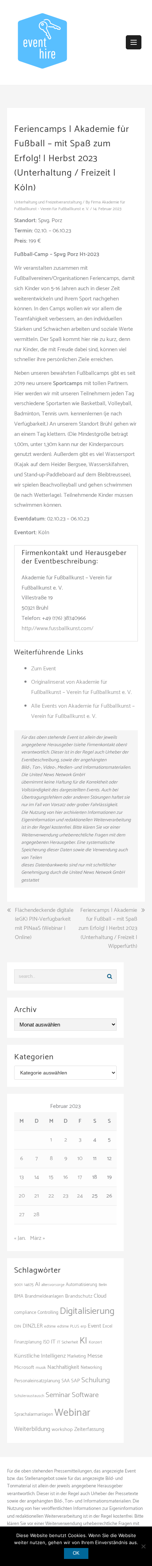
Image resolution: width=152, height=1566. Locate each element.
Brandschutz (78, 1296)
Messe (95, 1356)
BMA (18, 1296)
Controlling (47, 1312)
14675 (29, 1284)
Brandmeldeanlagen (44, 1296)
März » (37, 1238)
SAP (75, 1381)
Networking (91, 1367)
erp (83, 1326)
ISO (46, 1342)
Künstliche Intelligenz (40, 1356)
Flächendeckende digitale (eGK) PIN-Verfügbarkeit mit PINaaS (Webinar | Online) (44, 924)
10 (79, 1158)
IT (53, 1342)
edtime (50, 1326)
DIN (17, 1326)
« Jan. (20, 1238)
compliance (25, 1312)
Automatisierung (81, 1284)
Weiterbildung (32, 1429)
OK (76, 1553)
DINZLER (33, 1326)
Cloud (100, 1296)
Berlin (103, 1285)
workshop (62, 1429)
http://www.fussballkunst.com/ (57, 628)
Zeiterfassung (89, 1429)
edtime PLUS (68, 1326)
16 (65, 1177)
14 (36, 1177)
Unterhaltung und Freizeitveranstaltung (48, 202)
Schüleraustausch (29, 1396)
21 (36, 1196)
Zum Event (43, 669)
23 (65, 1196)
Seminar (58, 1395)
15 (51, 1177)
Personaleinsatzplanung (37, 1381)
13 (21, 1177)
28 (36, 1214)
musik (41, 1367)
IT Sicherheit (67, 1342)
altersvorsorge (52, 1285)
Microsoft (24, 1367)
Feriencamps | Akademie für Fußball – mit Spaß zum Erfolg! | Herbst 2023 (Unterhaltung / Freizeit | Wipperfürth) (107, 928)
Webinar (72, 1412)
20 (22, 1196)
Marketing (76, 1356)
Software (85, 1395)
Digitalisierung (87, 1311)
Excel (107, 1326)
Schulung (95, 1380)
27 (21, 1214)
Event (94, 1326)
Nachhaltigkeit (63, 1367)
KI (83, 1341)
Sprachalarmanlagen (33, 1414)
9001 (18, 1284)
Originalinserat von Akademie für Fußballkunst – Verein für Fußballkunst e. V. (81, 687)
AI (37, 1284)
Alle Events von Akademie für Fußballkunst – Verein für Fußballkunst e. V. (83, 711)
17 (80, 1177)
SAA (66, 1381)
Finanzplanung (28, 1342)
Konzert (95, 1342)
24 (80, 1196)
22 (51, 1196)
